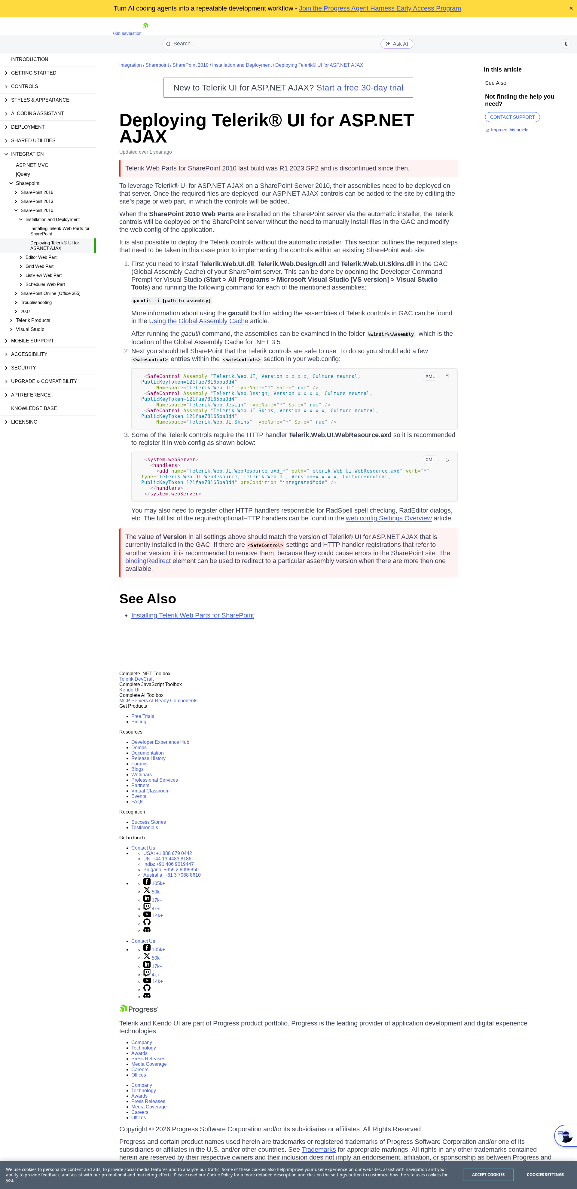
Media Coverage (149, 1064)
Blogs (137, 769)
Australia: (172, 875)
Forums (139, 763)
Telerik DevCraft (136, 679)
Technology (143, 1047)
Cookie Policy (220, 1175)
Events (138, 796)
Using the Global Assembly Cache (198, 321)
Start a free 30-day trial (359, 87)
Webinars (141, 774)
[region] (288, 1175)
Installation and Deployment (242, 65)
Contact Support (512, 117)
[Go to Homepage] (145, 33)
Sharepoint (157, 65)
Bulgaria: (171, 869)
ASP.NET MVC (32, 165)
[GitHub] (147, 924)
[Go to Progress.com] (138, 1011)
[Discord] (147, 930)
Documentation (147, 752)
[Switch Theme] (566, 44)
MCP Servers (133, 700)
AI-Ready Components (173, 700)
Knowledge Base (34, 408)
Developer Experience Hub (160, 742)
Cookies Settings (545, 1174)
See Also (147, 598)
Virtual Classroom (150, 790)
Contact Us (143, 847)
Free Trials (142, 716)
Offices (138, 1074)
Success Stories (148, 822)
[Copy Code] (447, 376)
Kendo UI (129, 689)
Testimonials (144, 827)
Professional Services (154, 780)
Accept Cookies (488, 1174)
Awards (139, 1053)
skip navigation (127, 33)
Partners (140, 785)
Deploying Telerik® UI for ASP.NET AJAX (54, 245)
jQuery (23, 174)
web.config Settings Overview (389, 518)
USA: (167, 853)
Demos (139, 747)
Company (141, 1042)
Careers (139, 1069)
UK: (167, 858)
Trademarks (319, 1149)
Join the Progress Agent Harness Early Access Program (380, 8)
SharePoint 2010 (190, 65)
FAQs (137, 801)
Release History (148, 758)
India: (168, 864)
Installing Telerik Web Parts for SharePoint (60, 231)
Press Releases (148, 1058)
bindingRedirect (148, 561)
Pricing (138, 721)
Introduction (29, 59)
